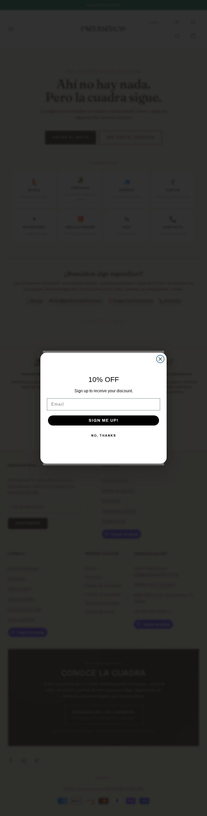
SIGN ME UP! (104, 420)
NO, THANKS (103, 435)
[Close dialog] (160, 359)
